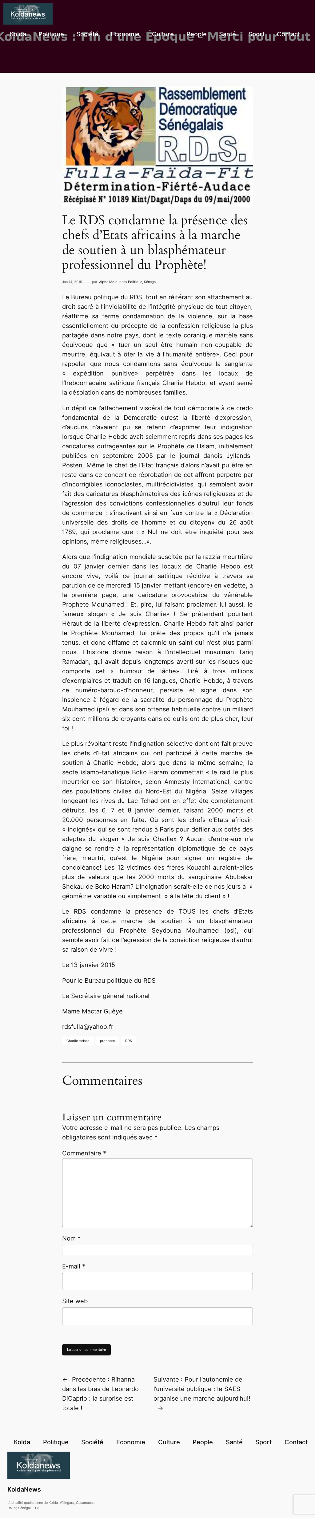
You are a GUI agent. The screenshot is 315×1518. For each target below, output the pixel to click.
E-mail (73, 1266)
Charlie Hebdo (78, 1041)
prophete (107, 1041)
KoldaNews (24, 1489)
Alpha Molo (108, 282)
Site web (75, 1301)
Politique (135, 282)
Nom (71, 1238)
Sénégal (150, 282)
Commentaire (84, 1153)
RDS (128, 1041)
